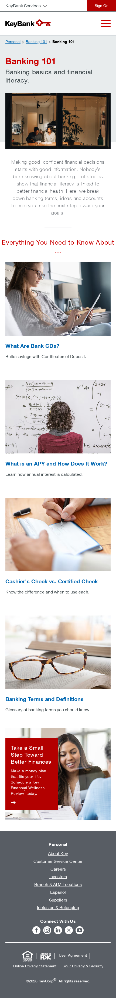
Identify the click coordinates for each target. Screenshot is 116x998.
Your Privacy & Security (83, 966)
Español (58, 892)
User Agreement (73, 955)
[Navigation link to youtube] (80, 930)
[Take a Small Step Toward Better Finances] (31, 774)
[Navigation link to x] (69, 930)
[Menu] (106, 23)
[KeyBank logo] (28, 23)
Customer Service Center (58, 861)
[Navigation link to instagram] (47, 930)
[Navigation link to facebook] (36, 930)
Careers (58, 868)
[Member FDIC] (45, 956)
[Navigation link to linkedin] (58, 930)
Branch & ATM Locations (58, 884)
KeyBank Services (23, 5)
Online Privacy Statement (34, 966)
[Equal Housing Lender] (27, 956)
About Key (58, 853)
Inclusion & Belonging (58, 907)
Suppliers (58, 899)
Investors (58, 876)
